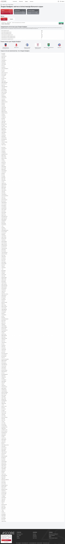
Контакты (31, 1)
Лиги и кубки (19, 535)
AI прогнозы (35, 536)
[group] (7, 11)
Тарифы (26, 1)
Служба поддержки (52, 535)
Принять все (6, 540)
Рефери (18, 536)
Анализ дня (34, 535)
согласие (2, 538)
